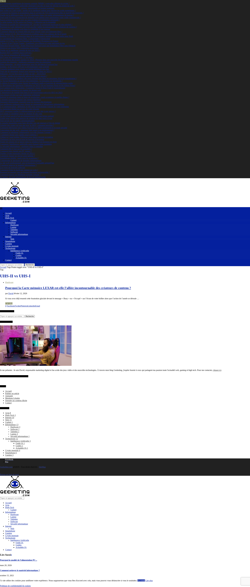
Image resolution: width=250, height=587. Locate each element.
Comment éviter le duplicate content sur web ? (19, 170)
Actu (7, 215)
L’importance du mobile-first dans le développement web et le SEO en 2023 (31, 92)
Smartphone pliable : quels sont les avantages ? (19, 158)
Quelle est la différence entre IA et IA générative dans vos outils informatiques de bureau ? (37, 15)
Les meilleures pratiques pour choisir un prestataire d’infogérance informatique (32, 104)
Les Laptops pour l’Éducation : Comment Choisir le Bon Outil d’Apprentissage (32, 88)
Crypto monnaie (11, 246)
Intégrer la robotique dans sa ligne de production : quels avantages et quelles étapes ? (34, 97)
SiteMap (42, 467)
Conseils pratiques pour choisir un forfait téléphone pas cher (24, 69)
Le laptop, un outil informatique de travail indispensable (23, 177)
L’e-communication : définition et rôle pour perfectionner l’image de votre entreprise (34, 107)
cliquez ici (217, 370)
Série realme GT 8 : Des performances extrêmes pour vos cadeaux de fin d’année (33, 34)
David (10, 293)
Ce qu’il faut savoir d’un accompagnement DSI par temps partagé (27, 116)
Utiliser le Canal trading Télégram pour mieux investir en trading (26, 137)
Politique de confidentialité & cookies (15, 586)
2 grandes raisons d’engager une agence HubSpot (20, 99)
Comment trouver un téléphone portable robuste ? (20, 175)
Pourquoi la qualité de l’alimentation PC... (18, 560)
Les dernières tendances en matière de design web (20, 90)
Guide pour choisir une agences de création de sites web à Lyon (26, 118)
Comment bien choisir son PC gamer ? (16, 151)
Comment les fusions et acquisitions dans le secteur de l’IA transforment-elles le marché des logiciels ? (42, 13)
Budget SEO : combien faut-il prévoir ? (16, 53)
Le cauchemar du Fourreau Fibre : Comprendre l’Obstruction (25, 39)
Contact (8, 260)
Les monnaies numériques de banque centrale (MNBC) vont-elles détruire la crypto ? (35, 3)
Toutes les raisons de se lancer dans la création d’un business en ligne (28, 142)
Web (12, 239)
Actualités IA (21, 258)
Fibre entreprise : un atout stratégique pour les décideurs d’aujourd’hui (28, 64)
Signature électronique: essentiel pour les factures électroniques (26, 102)
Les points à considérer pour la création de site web (21, 114)
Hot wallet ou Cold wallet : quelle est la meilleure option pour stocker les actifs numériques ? (38, 10)
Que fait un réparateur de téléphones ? (15, 55)
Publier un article (12, 393)
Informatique (10, 222)
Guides (18, 255)
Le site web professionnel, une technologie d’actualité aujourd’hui (27, 163)
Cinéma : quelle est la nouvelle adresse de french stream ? (23, 76)
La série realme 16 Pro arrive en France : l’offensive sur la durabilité (28, 22)
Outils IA (19, 253)
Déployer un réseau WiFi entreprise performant (19, 48)
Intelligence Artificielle (19, 251)
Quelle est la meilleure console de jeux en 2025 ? (20, 50)
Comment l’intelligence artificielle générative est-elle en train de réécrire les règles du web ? (37, 6)
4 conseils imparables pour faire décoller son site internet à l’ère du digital (30, 123)
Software (14, 232)
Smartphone (10, 241)
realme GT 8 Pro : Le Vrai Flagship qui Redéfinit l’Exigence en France (29, 41)
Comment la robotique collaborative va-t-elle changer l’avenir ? (26, 132)
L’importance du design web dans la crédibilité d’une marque (25, 29)
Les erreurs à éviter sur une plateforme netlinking (20, 95)
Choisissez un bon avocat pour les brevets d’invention (22, 139)
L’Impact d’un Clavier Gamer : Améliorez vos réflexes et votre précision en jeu (32, 43)
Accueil (8, 213)
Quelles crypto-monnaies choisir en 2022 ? (17, 153)
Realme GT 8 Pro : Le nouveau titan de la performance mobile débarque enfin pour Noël (36, 36)
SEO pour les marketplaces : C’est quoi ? (17, 57)
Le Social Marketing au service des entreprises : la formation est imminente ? (31, 81)
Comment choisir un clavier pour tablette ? (17, 156)
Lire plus (8, 303)
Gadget (13, 220)
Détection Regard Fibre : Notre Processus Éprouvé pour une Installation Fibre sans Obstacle (38, 46)
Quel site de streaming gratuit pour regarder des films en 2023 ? (26, 71)
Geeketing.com (6, 467)
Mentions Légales (12, 398)
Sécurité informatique (19, 234)
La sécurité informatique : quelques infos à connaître (21, 146)
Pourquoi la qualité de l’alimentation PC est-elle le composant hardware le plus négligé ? (36, 24)
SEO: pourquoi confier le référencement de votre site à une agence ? (28, 111)
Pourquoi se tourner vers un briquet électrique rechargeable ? (25, 172)
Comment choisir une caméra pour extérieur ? (19, 135)
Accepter (141, 580)
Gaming (8, 244)
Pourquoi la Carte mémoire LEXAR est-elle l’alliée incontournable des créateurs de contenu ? (38, 27)
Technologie (10, 248)
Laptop (13, 227)
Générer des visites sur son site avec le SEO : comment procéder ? (27, 125)
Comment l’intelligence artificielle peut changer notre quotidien (26, 144)
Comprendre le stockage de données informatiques (20, 160)
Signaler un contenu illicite (16, 400)
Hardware (14, 225)
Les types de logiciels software (12, 167)
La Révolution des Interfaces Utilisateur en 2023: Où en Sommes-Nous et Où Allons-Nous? (37, 85)
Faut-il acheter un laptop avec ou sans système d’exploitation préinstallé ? (30, 20)
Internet (8, 237)
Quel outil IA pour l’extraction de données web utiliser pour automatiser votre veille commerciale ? (40, 17)
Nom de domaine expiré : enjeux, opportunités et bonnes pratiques (27, 8)
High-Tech (9, 218)
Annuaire (9, 396)
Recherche (30, 265)
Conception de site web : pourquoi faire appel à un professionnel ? (27, 130)
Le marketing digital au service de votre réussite (19, 109)
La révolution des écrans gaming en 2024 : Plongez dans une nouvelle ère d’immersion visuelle (39, 60)
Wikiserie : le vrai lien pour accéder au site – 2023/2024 (23, 74)
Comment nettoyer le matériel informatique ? (18, 165)
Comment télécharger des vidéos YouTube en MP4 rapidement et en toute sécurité (33, 128)
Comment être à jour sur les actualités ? (16, 149)
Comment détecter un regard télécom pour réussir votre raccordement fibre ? (31, 31)
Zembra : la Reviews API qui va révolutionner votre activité (24, 67)
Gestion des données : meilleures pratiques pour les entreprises (25, 62)
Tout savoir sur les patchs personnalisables (17, 121)
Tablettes (14, 229)
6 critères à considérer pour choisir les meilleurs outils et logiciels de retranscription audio (36, 83)
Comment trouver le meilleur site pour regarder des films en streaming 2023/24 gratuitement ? (38, 78)
